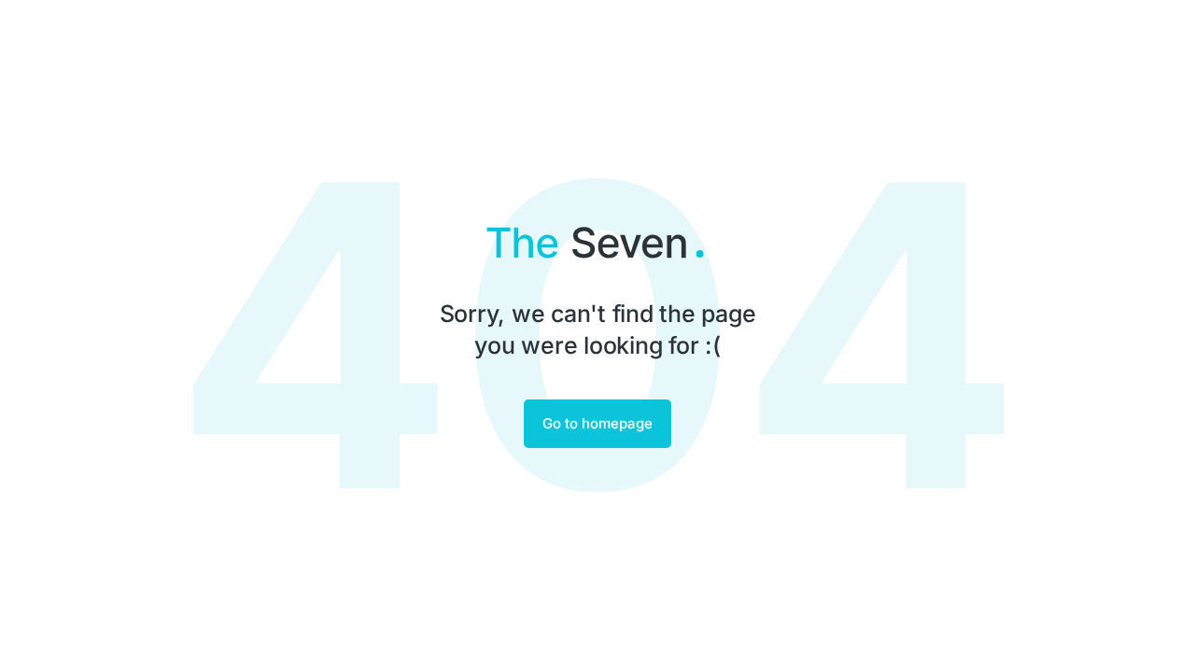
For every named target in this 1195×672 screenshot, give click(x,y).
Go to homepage (597, 423)
